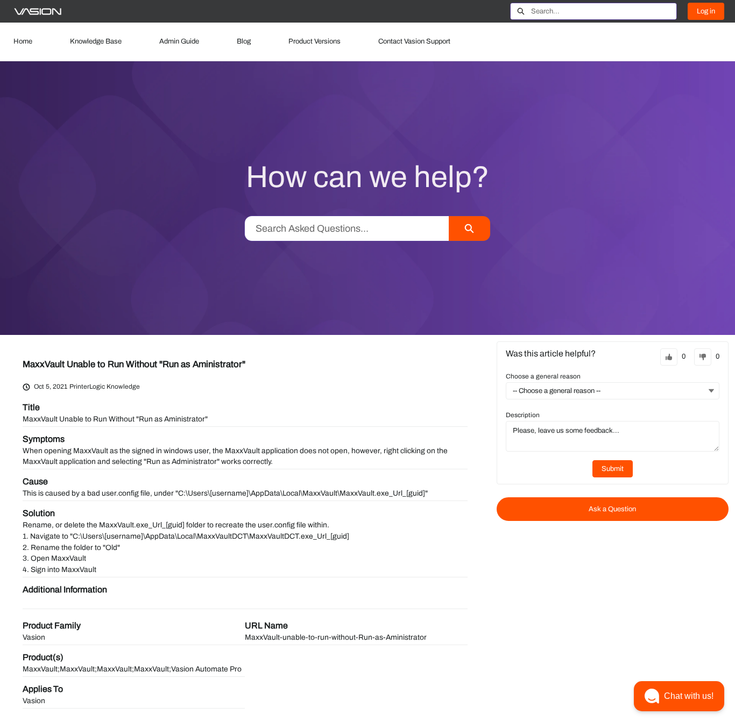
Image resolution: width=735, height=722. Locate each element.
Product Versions (314, 41)
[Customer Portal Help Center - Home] (38, 11)
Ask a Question (612, 509)
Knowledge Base (96, 41)
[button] (679, 696)
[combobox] (603, 11)
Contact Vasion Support (414, 41)
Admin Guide (179, 41)
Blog (244, 41)
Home (22, 41)
